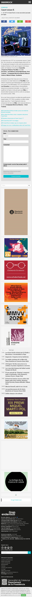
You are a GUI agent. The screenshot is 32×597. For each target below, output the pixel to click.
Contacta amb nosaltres (6, 567)
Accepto (23, 595)
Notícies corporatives (5, 561)
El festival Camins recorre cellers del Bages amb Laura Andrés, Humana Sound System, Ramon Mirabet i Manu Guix (17, 381)
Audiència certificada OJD (7, 559)
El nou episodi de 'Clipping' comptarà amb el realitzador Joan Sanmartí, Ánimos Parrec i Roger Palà (17, 374)
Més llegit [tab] (11, 350)
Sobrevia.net (10, 573)
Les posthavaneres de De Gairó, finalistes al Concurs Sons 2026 (15, 390)
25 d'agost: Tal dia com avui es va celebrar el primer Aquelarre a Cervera (17, 364)
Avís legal (3, 569)
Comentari (6, 145)
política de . (16, 595)
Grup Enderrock (16, 500)
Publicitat (3, 566)
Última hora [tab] (5, 350)
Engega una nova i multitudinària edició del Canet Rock (16, 125)
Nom (4, 133)
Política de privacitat (5, 570)
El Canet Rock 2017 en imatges (10, 120)
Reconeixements (4, 564)
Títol (4, 139)
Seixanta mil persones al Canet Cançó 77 (13, 118)
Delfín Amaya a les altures (14, 393)
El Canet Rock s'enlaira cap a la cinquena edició (15, 123)
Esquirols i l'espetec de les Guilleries (17, 357)
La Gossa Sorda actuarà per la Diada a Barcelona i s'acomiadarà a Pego (17, 353)
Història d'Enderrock (5, 563)
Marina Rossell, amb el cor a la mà (16, 386)
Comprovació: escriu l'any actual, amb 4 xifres (15, 165)
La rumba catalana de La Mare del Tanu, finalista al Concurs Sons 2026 (17, 360)
